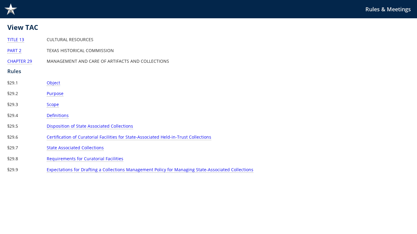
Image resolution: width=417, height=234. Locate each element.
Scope (53, 104)
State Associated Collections (75, 148)
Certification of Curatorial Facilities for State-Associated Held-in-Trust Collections (129, 137)
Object (53, 83)
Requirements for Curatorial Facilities (85, 158)
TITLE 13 (15, 39)
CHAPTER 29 (19, 61)
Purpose (55, 93)
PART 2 (14, 50)
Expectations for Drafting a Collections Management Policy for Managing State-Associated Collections (150, 169)
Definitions (58, 115)
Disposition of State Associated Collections (90, 126)
